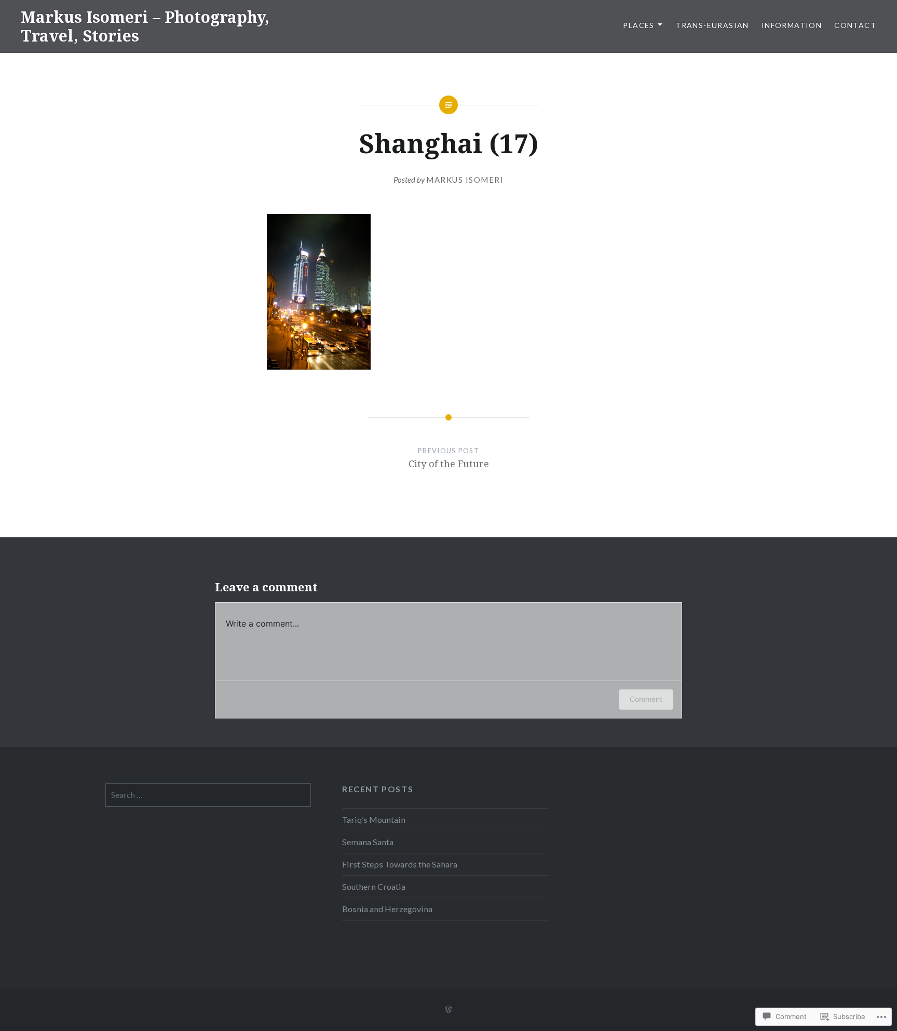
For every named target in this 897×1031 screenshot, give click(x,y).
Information (792, 25)
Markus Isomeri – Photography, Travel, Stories (145, 26)
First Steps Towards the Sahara (399, 864)
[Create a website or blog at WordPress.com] (448, 1009)
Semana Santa (367, 842)
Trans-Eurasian (712, 25)
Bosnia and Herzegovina (387, 909)
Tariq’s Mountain (373, 819)
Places (638, 25)
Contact (855, 25)
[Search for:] (208, 794)
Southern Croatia (373, 886)
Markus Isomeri (465, 179)
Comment (646, 699)
